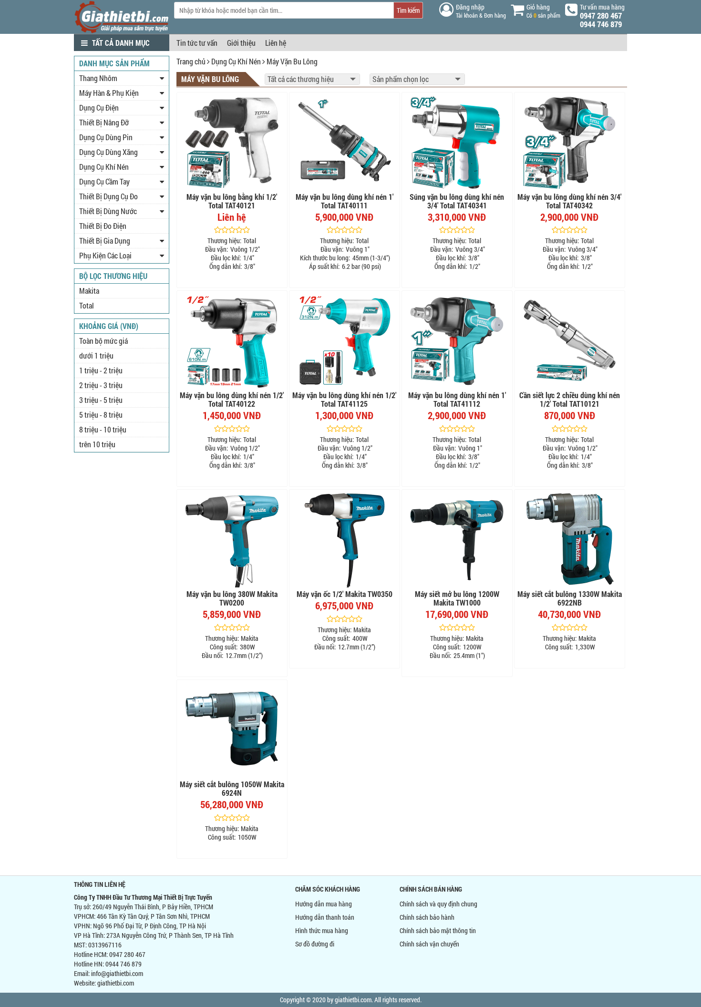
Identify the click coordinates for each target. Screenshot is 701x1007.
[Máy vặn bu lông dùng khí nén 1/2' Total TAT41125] (344, 341)
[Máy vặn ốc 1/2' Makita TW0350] (344, 539)
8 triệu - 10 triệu (102, 429)
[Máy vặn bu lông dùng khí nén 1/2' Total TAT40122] (232, 341)
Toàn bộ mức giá (103, 341)
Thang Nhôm (98, 78)
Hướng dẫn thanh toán (324, 917)
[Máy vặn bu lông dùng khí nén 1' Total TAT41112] (457, 341)
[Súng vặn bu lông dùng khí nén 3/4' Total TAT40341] (457, 142)
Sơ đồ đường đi (314, 943)
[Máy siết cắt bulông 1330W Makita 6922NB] (569, 539)
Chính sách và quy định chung (438, 903)
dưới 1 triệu (96, 355)
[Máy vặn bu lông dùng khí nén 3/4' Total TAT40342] (569, 142)
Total (86, 305)
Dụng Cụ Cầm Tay (104, 181)
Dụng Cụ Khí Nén (236, 61)
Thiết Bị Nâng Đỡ (104, 122)
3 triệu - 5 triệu (101, 400)
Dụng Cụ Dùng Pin (106, 137)
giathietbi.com (115, 982)
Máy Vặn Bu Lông (292, 61)
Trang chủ (191, 61)
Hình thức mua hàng (321, 930)
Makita (89, 291)
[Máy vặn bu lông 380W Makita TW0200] (232, 539)
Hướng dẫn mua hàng (323, 903)
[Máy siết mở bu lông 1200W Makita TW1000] (457, 539)
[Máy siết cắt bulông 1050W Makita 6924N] (232, 730)
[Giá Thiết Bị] (121, 31)
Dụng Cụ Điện (99, 108)
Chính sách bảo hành (427, 917)
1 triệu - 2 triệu (101, 370)
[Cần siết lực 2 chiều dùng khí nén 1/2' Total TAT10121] (569, 341)
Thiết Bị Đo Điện (102, 226)
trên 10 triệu (97, 444)
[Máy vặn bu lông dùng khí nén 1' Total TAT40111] (344, 142)
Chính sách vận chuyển (429, 943)
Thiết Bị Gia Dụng (104, 241)
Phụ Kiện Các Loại (105, 255)
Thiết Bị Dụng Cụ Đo (108, 196)
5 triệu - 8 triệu (101, 415)
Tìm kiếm (408, 10)
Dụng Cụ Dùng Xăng (108, 152)
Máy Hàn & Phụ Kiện (109, 93)
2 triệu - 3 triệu (101, 385)
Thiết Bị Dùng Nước (108, 211)
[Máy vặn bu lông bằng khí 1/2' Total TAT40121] (232, 142)
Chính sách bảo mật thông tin (438, 930)
